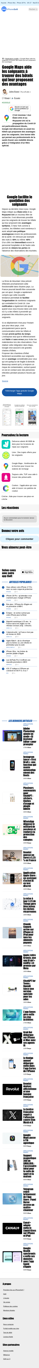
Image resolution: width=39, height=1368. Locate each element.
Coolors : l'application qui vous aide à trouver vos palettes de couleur (24, 488)
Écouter (17, 98)
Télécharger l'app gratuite (19, 392)
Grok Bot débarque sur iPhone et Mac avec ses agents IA (29, 1039)
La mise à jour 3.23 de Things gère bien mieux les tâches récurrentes (29, 905)
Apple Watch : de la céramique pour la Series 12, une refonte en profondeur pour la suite (19, 643)
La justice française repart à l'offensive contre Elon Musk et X (29, 1116)
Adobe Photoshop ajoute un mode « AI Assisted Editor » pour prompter (29, 736)
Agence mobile (8, 1350)
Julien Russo (14, 92)
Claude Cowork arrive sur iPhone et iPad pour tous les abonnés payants (28, 933)
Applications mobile (12, 59)
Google (6, 103)
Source (5, 381)
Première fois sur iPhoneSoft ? (13, 1290)
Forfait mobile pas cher (11, 1328)
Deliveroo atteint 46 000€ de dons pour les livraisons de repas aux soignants (23, 444)
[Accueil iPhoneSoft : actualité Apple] (3, 59)
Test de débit (7, 1332)
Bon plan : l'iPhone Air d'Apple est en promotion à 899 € (19, 605)
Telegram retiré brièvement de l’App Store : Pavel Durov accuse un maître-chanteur (29, 1199)
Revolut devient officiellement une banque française (29, 1090)
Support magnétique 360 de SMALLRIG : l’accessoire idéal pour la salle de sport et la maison (29, 1166)
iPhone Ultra (11, 3)
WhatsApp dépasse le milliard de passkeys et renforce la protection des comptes (29, 830)
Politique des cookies (10, 1306)
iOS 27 (29, 3)
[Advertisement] (19, 33)
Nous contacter (8, 1324)
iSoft (4, 1294)
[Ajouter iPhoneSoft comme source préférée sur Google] (19, 108)
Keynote (3, 3)
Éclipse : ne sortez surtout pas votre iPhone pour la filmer (18, 614)
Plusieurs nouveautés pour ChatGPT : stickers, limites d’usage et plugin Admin (29, 798)
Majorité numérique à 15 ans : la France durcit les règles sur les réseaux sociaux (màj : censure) (18, 623)
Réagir (7, 98)
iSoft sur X (6, 1359)
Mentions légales (9, 1310)
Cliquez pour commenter (19, 539)
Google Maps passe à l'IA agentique (29, 1139)
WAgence (6, 1355)
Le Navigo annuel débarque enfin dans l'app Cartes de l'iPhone (29, 1064)
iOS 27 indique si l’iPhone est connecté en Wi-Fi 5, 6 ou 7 (17, 670)
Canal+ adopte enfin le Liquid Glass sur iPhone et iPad (29, 1229)
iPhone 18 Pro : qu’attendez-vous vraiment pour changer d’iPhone (19, 597)
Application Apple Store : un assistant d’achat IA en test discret (29, 879)
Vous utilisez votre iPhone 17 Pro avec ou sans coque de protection (19, 588)
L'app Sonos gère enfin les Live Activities (29, 1015)
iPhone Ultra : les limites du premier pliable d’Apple (17, 652)
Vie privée (6, 1302)
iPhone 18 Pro (21, 3)
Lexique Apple (8, 1336)
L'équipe (6, 1298)
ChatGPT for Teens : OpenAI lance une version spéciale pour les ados (29, 990)
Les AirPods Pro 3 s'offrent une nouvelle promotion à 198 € (18, 661)
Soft (12, 9)
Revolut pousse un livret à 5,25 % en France (29, 856)
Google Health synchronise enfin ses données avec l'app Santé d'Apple (29, 1257)
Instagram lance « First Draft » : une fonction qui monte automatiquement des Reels (29, 766)
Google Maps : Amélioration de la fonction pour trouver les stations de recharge (24, 466)
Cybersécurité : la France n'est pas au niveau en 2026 (19, 633)
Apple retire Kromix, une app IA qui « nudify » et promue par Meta (29, 962)
